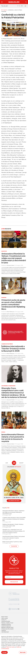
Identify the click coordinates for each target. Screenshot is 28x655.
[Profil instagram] (21, 6)
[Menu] (2, 2)
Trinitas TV (3, 619)
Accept (4, 652)
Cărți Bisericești (5, 631)
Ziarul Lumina (4, 618)
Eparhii (5, 10)
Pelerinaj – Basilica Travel (7, 622)
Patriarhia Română (5, 621)
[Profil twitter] (19, 6)
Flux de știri (4, 6)
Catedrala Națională (6, 625)
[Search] (26, 2)
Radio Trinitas (4, 616)
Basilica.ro (14, 2)
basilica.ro (9, 20)
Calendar (14, 466)
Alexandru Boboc (10, 265)
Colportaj (3, 630)
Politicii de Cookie (10, 647)
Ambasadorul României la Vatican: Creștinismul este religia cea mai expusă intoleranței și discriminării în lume (13, 258)
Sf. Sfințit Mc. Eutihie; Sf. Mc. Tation (13, 497)
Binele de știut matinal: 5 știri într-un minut (12, 541)
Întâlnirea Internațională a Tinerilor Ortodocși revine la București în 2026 (13, 348)
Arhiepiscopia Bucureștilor (7, 628)
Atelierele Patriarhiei (6, 624)
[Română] (26, 6)
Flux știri (14, 546)
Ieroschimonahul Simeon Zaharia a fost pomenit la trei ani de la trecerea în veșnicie (12, 437)
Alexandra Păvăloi (11, 399)
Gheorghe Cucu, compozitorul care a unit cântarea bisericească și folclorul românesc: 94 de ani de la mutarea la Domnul (13, 392)
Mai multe (23, 652)
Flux (6, 508)
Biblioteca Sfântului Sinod (7, 627)
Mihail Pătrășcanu (11, 311)
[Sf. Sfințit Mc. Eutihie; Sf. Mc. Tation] (14, 482)
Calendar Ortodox (14, 500)
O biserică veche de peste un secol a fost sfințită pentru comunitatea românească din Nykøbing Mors (13, 304)
